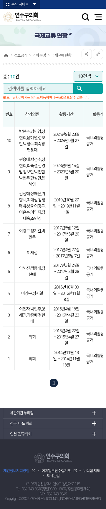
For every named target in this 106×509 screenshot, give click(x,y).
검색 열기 (85, 17)
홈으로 (6, 55)
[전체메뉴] (98, 17)
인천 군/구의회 (20, 434)
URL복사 (98, 54)
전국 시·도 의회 (21, 423)
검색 (88, 90)
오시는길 (53, 476)
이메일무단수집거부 (56, 471)
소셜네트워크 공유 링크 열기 (87, 54)
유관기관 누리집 (21, 413)
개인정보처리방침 (16, 471)
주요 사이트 (20, 4)
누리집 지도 (91, 471)
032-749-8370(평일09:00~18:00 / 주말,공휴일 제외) (56, 489)
